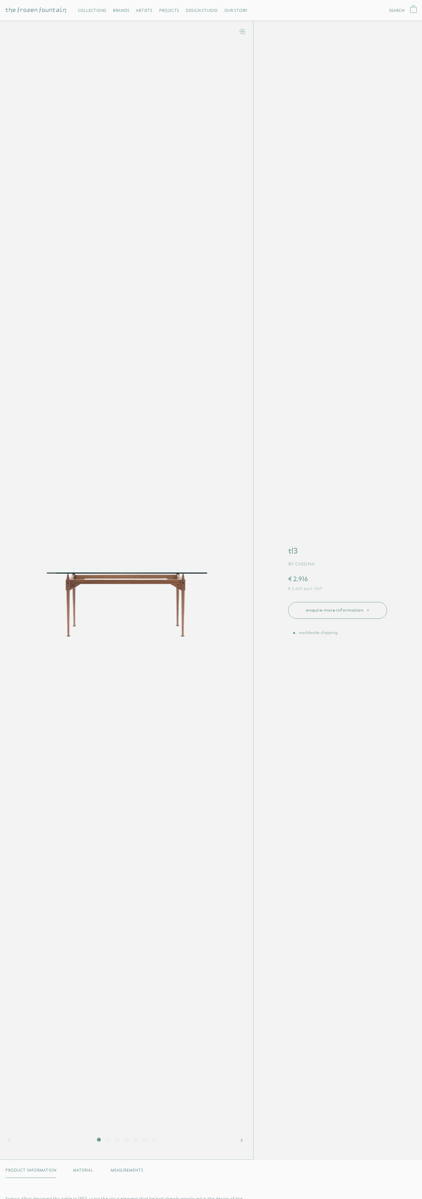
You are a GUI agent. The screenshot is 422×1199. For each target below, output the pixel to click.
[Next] (242, 1140)
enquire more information (335, 610)
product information (30, 1170)
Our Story (235, 10)
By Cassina (301, 564)
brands (121, 10)
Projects (169, 10)
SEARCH (397, 10)
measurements (126, 1170)
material (83, 1170)
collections (92, 10)
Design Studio (202, 10)
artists (144, 10)
